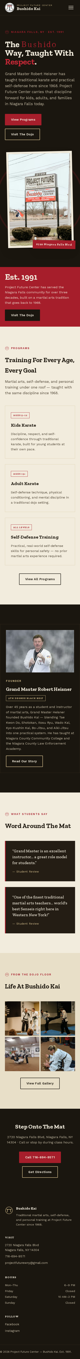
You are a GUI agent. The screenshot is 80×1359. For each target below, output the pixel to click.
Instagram (12, 1331)
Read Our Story (24, 761)
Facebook (12, 1324)
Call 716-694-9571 (40, 1157)
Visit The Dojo (22, 134)
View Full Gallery (40, 1083)
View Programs (23, 119)
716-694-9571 (15, 1256)
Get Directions (39, 1172)
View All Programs (40, 579)
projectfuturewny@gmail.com (26, 1263)
